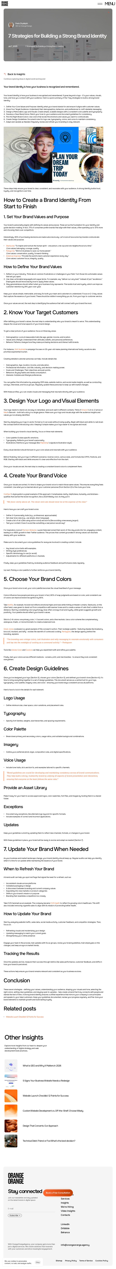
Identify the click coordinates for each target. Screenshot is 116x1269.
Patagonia (10, 251)
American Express (13, 256)
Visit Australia (20, 349)
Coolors (29, 650)
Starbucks (10, 246)
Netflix (10, 605)
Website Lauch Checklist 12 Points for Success (25, 1017)
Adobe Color (16, 650)
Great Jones (8, 629)
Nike (5, 412)
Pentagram (66, 631)
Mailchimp (44, 443)
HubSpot (7, 494)
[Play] (53, 154)
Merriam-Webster (29, 530)
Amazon (84, 410)
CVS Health (55, 903)
